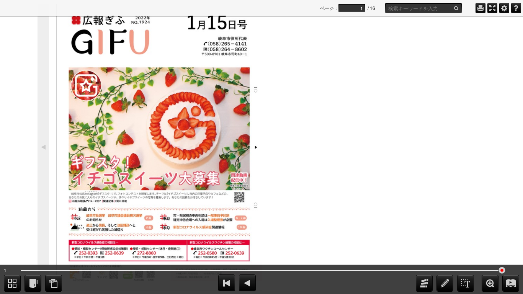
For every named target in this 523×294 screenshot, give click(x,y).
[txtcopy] (465, 283)
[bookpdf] (53, 283)
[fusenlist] (33, 283)
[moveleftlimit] (226, 282)
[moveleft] (247, 282)
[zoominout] (490, 283)
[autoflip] (510, 283)
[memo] (444, 283)
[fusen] (424, 283)
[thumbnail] (12, 283)
